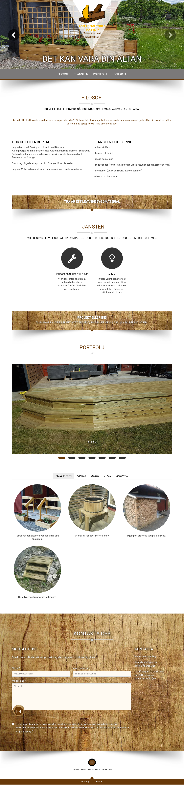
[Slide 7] (122, 458)
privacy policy (25, 731)
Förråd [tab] (81, 476)
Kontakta (119, 74)
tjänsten (81, 74)
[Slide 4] (92, 458)
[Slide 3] (82, 458)
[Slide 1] (61, 458)
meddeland (19, 680)
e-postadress (81, 668)
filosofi (63, 74)
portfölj (100, 74)
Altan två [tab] (122, 476)
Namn (16, 668)
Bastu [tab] (95, 476)
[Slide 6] (112, 458)
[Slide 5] (102, 458)
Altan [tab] (107, 476)
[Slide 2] (71, 458)
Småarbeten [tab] (64, 476)
